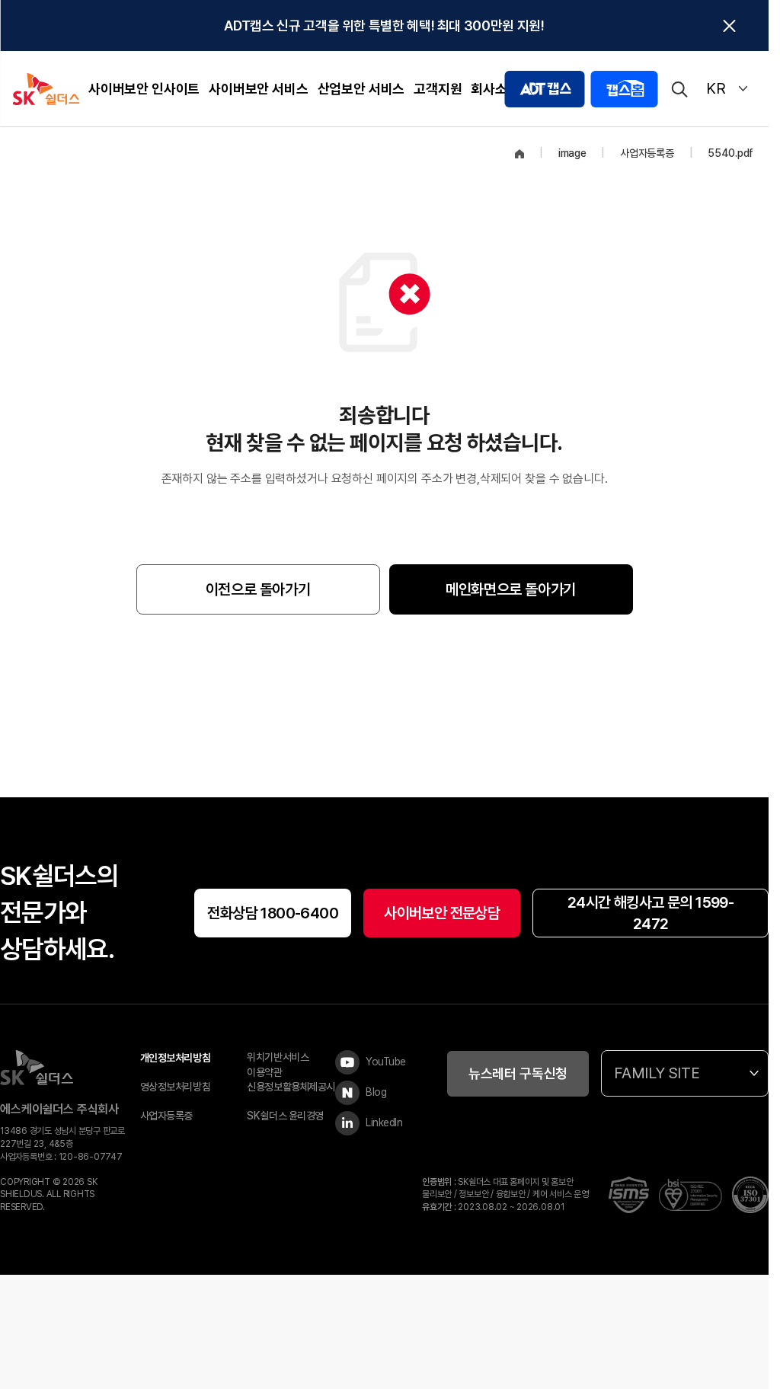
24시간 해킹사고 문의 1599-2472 (650, 913)
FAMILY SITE (657, 1073)
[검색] (679, 89)
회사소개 (495, 89)
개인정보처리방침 (175, 1058)
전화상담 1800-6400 (272, 913)
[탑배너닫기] (729, 26)
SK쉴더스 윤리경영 (285, 1116)
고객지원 (438, 89)
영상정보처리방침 (175, 1087)
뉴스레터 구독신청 (517, 1073)
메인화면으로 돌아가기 (511, 589)
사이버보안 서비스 (258, 89)
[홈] (519, 153)
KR (716, 88)
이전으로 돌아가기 (258, 589)
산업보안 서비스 (361, 89)
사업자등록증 (166, 1116)
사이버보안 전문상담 (442, 913)
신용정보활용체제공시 (291, 1087)
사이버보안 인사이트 (144, 89)
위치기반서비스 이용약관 (277, 1064)
